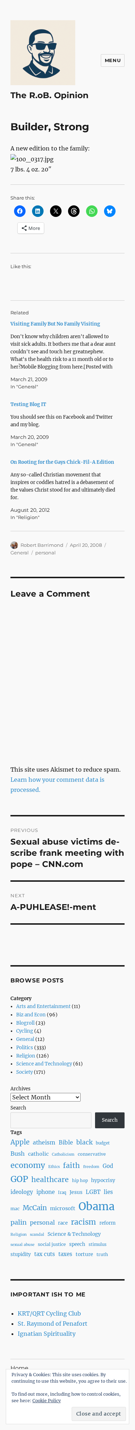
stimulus (98, 1244)
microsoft (62, 1208)
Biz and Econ (31, 1015)
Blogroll (25, 1023)
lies (108, 1192)
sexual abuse (22, 1244)
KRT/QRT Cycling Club (49, 1313)
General (19, 552)
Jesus (75, 1192)
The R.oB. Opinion (49, 95)
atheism (44, 1142)
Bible (66, 1142)
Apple (20, 1142)
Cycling (24, 1031)
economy (27, 1165)
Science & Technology (74, 1234)
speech (77, 1244)
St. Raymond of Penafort (52, 1323)
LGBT (93, 1192)
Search (18, 1108)
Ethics (54, 1166)
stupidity (20, 1254)
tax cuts (44, 1254)
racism (83, 1222)
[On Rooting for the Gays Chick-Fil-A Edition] (63, 489)
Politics (24, 1048)
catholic (38, 1154)
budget (103, 1143)
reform (107, 1223)
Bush (17, 1153)
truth (102, 1254)
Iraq (62, 1192)
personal (45, 552)
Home (19, 1368)
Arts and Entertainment (43, 1006)
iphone (45, 1192)
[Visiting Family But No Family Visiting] (63, 355)
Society (24, 1072)
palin (18, 1222)
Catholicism (63, 1154)
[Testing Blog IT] (63, 424)
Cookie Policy (46, 1400)
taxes (65, 1254)
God (108, 1166)
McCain (35, 1208)
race (63, 1223)
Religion (25, 1056)
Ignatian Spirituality (47, 1333)
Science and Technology (44, 1064)
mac (14, 1208)
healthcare (50, 1179)
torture (84, 1254)
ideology (21, 1192)
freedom (91, 1166)
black (84, 1142)
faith (71, 1165)
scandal (37, 1234)
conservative (92, 1154)
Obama (96, 1206)
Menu (113, 60)
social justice (52, 1244)
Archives (20, 1089)
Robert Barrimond (42, 545)
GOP (19, 1179)
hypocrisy (103, 1180)
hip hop (80, 1180)
